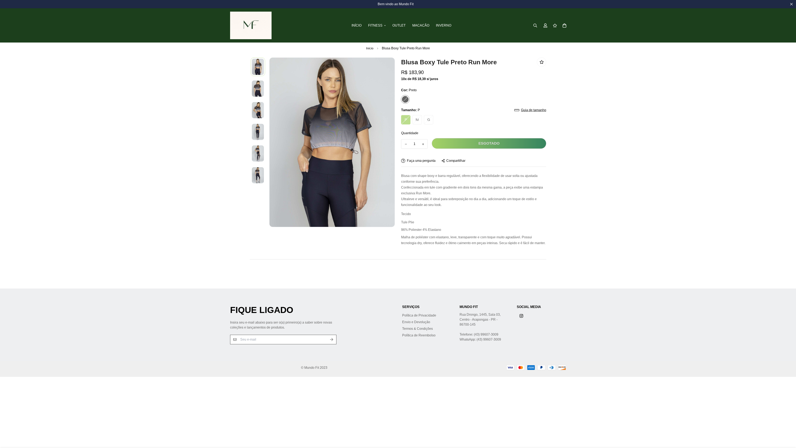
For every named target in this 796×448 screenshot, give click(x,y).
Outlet (399, 25)
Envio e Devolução (416, 322)
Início (357, 25)
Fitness (375, 25)
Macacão (420, 25)
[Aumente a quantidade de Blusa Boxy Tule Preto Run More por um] (423, 144)
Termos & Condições (417, 328)
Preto (405, 99)
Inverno (443, 25)
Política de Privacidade (419, 315)
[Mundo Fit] (251, 25)
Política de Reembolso (419, 335)
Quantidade (409, 133)
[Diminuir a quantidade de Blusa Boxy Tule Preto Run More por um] (405, 144)
